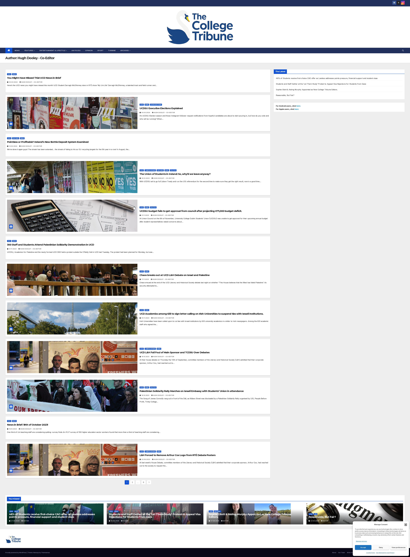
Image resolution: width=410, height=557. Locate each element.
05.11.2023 (146, 318)
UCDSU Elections (156, 104)
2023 (141, 170)
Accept (363, 547)
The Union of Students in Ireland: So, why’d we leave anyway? (175, 174)
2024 (9, 74)
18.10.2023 (13, 429)
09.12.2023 (146, 178)
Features (29, 50)
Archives (124, 50)
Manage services (361, 541)
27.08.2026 (15, 521)
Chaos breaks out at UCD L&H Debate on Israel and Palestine (174, 275)
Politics (173, 170)
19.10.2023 (146, 356)
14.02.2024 (13, 146)
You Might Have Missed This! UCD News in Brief (34, 77)
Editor (26, 521)
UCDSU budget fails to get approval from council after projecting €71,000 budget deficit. (191, 211)
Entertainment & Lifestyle (53, 50)
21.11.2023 (145, 215)
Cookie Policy (370, 552)
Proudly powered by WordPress (16, 552)
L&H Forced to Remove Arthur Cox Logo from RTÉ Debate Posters (177, 455)
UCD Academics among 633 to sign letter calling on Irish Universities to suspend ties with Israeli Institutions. (201, 313)
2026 (11, 511)
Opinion (89, 50)
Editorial (217, 511)
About (334, 552)
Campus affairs (150, 170)
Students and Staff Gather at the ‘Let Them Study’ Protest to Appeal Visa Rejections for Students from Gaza (321, 84)
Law (315, 514)
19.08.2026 (115, 521)
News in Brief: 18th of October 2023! (27, 424)
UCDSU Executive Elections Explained (161, 108)
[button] (406, 524)
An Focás (76, 50)
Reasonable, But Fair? (285, 95)
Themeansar (45, 552)
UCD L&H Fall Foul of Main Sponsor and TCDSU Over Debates (174, 352)
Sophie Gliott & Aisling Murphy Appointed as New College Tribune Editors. (307, 90)
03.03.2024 (13, 82)
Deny (381, 547)
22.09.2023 (146, 459)
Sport (100, 50)
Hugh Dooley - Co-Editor (31, 82)
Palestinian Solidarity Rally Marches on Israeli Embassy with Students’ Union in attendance (192, 391)
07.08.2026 (215, 521)
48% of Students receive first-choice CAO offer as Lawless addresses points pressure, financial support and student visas (327, 78)
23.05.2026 (315, 521)
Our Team (341, 552)
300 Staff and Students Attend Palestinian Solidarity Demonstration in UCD (50, 244)
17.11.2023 (145, 279)
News (17, 50)
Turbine (112, 50)
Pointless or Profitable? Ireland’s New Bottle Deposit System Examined (48, 142)
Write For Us (351, 552)
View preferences (398, 547)
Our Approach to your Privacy (385, 552)
